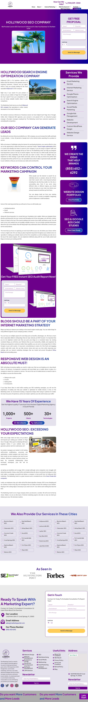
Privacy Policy (58, 660)
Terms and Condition (57, 663)
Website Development (28, 657)
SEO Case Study (65, 9)
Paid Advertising (43, 657)
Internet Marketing (50, 7)
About (39, 7)
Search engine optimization (45, 146)
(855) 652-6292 (74, 170)
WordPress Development (28, 664)
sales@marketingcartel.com (15, 623)
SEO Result (57, 657)
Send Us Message (74, 52)
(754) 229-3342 (73, 3)
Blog (55, 669)
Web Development (64, 7)
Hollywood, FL (10, 88)
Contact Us (77, 9)
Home (33, 7)
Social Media (42, 659)
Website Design (29, 654)
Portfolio (75, 7)
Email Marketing (43, 665)
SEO (39, 654)
